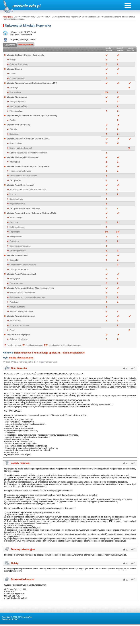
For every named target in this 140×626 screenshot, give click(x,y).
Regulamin (6, 619)
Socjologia (13, 134)
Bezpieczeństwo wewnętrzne (22, 292)
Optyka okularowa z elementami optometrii (28, 153)
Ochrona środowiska (18, 64)
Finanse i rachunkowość (20, 171)
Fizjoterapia (14, 232)
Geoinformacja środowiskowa (22, 265)
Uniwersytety (29, 17)
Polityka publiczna (17, 307)
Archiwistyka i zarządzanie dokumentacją (27, 189)
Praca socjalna (16, 283)
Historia (12, 194)
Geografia (13, 260)
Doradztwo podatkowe (19, 325)
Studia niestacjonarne (90, 17)
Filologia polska (16, 111)
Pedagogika (14, 278)
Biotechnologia (15, 143)
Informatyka (14, 162)
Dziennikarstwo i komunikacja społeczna (27, 297)
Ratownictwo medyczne (20, 246)
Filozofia (13, 129)
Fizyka (12, 120)
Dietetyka (13, 222)
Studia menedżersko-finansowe (23, 176)
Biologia (12, 59)
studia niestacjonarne (21, 357)
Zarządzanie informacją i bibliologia (24, 208)
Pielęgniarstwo (15, 236)
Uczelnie (18, 17)
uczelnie (20, 6)
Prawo (12, 330)
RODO (15, 619)
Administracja (15, 320)
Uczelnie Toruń (43, 17)
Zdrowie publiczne (17, 251)
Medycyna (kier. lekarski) (20, 148)
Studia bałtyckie (16, 199)
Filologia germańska (18, 106)
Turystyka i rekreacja (18, 269)
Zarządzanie (15, 180)
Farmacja (13, 87)
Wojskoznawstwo (17, 204)
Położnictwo (14, 241)
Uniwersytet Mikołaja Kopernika (66, 17)
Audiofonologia (15, 217)
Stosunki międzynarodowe (21, 311)
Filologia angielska (17, 101)
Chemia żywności (17, 78)
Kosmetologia (15, 92)
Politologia (13, 302)
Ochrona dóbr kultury (18, 339)
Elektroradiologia (16, 227)
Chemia (12, 73)
